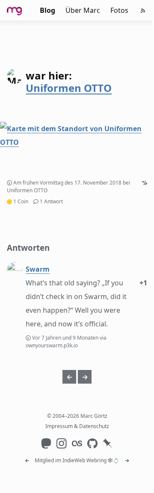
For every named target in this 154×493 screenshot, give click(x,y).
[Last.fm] (77, 443)
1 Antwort (51, 201)
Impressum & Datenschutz (77, 426)
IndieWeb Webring (84, 460)
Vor (66, 337)
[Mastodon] (46, 443)
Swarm (38, 269)
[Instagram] (61, 443)
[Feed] (143, 10)
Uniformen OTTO (69, 88)
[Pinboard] (108, 443)
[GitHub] (92, 443)
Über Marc (82, 10)
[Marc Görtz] (19, 10)
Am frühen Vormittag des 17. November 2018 (67, 182)
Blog (47, 10)
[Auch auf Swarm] (144, 182)
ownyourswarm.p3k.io (52, 345)
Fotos (119, 10)
